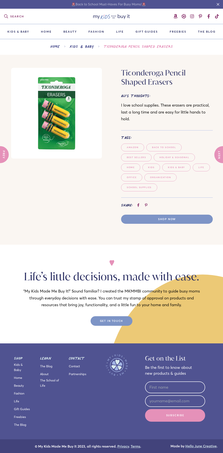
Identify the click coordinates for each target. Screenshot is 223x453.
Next (219, 154)
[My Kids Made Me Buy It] (111, 16)
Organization (160, 177)
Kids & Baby (18, 31)
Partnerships (77, 374)
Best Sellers (136, 157)
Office (132, 177)
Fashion (96, 31)
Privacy (123, 446)
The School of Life (49, 383)
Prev (3, 154)
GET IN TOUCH (111, 321)
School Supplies (139, 187)
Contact (74, 366)
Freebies (178, 31)
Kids (151, 167)
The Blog (207, 31)
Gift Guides (146, 31)
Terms (135, 446)
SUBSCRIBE (175, 415)
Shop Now (167, 219)
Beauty (70, 31)
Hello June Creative (201, 446)
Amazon (133, 147)
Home (46, 31)
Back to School (164, 147)
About (44, 374)
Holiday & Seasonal (174, 157)
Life (120, 31)
